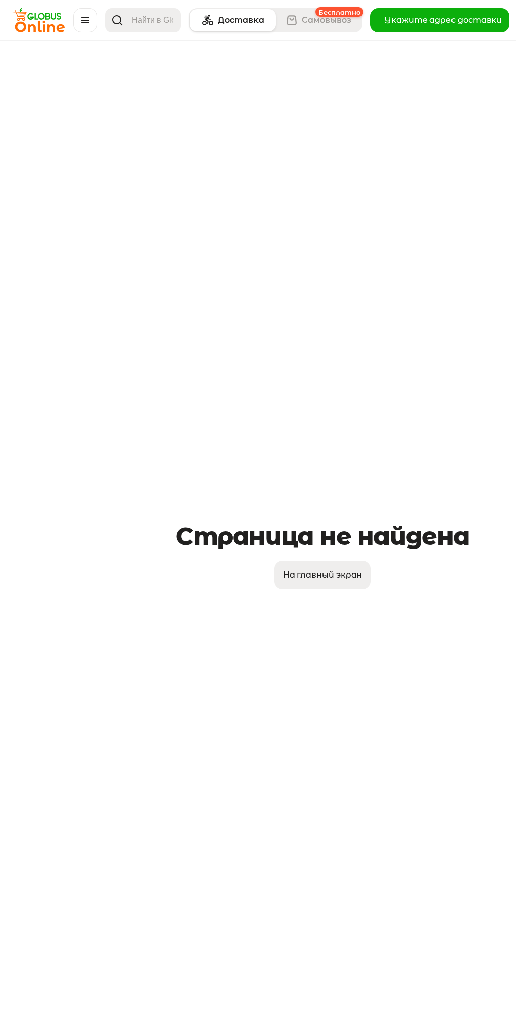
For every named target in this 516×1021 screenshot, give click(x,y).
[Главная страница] (38, 29)
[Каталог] (85, 20)
